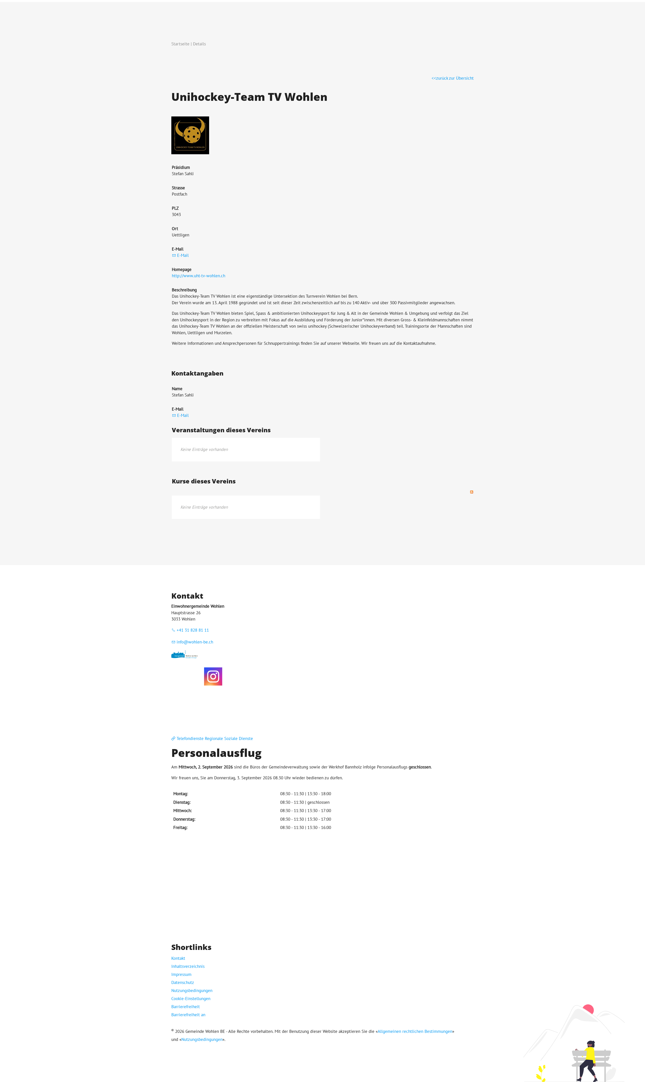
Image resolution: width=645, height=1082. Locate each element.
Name (177, 388)
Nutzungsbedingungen (191, 990)
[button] (213, 676)
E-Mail (177, 249)
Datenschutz (182, 982)
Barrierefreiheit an (188, 1014)
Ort (175, 228)
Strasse (178, 188)
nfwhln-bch (195, 642)
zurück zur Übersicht (455, 78)
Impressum (181, 974)
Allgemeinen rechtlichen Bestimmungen (415, 1031)
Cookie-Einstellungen (190, 998)
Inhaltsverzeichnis (188, 966)
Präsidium (181, 167)
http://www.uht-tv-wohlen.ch (198, 276)
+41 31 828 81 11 (193, 630)
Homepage (181, 269)
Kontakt (178, 958)
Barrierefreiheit (185, 1006)
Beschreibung (184, 290)
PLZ (175, 208)
